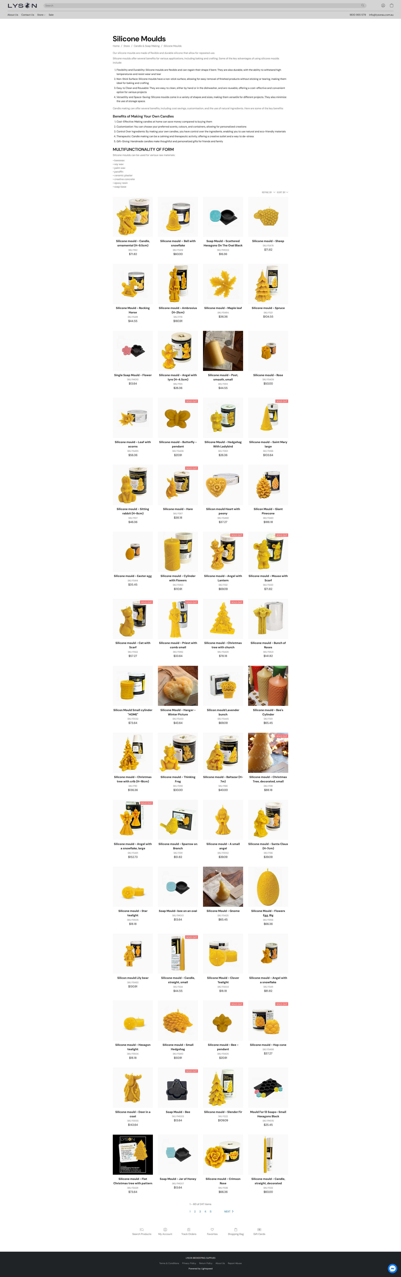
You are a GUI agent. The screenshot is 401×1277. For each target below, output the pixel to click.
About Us (13, 14)
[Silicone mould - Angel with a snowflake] (268, 954)
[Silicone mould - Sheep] (268, 217)
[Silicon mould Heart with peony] (223, 485)
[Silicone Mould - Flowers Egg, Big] (268, 887)
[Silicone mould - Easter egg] (133, 552)
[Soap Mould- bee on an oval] (178, 887)
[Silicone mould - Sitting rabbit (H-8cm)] (133, 485)
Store (40, 14)
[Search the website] (362, 5)
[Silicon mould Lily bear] (133, 954)
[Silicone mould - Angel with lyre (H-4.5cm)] (178, 351)
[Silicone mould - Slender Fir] (223, 1088)
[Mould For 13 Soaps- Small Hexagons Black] (268, 1088)
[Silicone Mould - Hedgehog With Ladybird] (223, 418)
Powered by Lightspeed (201, 1268)
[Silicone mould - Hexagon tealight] (133, 1021)
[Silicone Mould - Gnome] (223, 887)
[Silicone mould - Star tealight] (133, 887)
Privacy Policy (189, 1263)
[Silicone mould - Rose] (268, 351)
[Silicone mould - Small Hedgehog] (178, 1021)
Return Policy (205, 1263)
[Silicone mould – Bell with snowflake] (178, 217)
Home (116, 46)
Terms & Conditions (169, 1263)
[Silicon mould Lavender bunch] (223, 686)
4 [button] (205, 1211)
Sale (51, 14)
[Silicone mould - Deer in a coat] (133, 1088)
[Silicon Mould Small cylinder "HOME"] (133, 686)
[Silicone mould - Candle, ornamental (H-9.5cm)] (133, 217)
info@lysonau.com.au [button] (381, 14)
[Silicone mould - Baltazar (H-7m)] (223, 753)
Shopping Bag (236, 1234)
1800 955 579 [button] (358, 14)
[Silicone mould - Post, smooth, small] (223, 351)
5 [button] (210, 1211)
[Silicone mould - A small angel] (223, 820)
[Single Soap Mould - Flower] (133, 351)
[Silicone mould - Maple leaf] (223, 284)
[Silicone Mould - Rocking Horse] (133, 284)
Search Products (141, 1234)
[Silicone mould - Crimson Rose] (223, 1155)
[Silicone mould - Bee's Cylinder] (268, 686)
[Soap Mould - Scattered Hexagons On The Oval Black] (223, 217)
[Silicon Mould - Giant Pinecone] (268, 485)
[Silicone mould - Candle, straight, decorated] (268, 1155)
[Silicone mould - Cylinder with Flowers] (178, 552)
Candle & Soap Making (147, 46)
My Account (165, 1234)
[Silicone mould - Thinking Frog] (178, 753)
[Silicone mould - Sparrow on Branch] (178, 820)
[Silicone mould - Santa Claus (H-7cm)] (268, 820)
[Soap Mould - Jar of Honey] (178, 1155)
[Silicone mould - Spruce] (268, 284)
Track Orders (188, 1234)
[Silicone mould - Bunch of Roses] (268, 619)
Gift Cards (259, 1234)
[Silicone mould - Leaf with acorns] (133, 418)
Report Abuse (235, 1263)
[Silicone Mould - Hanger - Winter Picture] (178, 686)
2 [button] (195, 1211)
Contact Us (27, 14)
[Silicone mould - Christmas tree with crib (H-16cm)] (133, 753)
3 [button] (200, 1211)
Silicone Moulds (173, 46)
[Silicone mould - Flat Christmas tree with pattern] (133, 1155)
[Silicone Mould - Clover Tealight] (223, 954)
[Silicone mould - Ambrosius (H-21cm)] (178, 284)
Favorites (212, 1234)
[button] (22, 5)
